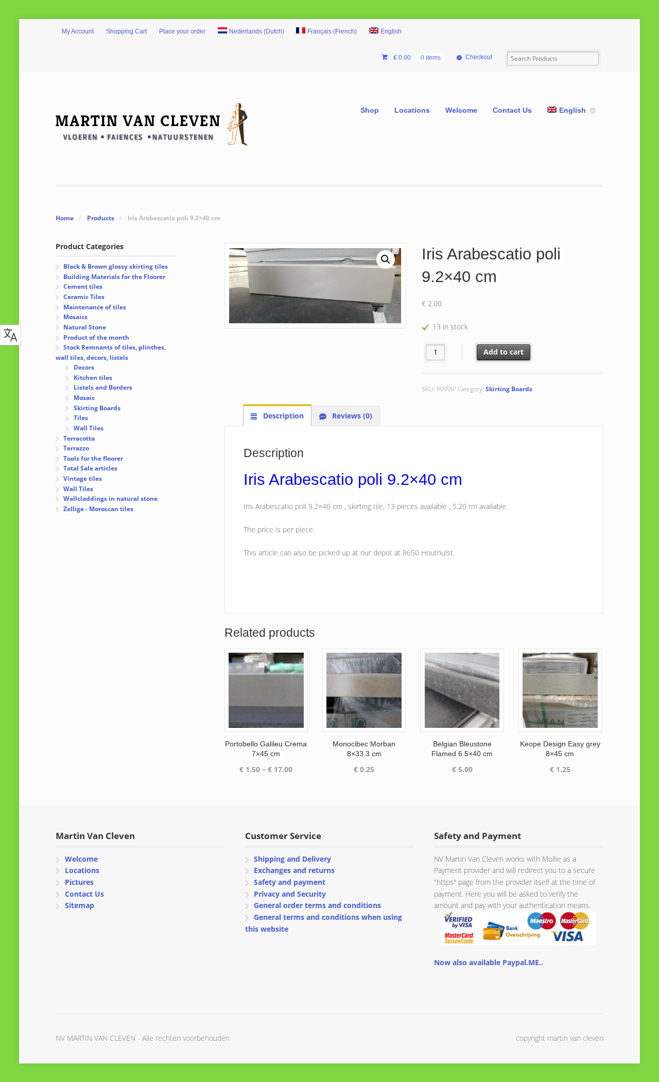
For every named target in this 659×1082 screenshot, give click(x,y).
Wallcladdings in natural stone (110, 498)
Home (65, 218)
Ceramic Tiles (84, 296)
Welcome (461, 110)
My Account (78, 31)
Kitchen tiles (93, 377)
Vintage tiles (82, 478)
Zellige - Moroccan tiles (98, 508)
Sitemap (79, 905)
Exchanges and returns (294, 870)
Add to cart (503, 352)
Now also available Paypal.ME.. (488, 962)
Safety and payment (289, 882)
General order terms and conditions (317, 905)
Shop (369, 110)
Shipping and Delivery (292, 859)
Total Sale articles (90, 468)
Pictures (79, 882)
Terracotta (79, 438)
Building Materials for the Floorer (114, 276)
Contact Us (512, 110)
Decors (84, 367)
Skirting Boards (508, 389)
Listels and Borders (103, 387)
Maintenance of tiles (94, 307)
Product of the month (96, 337)
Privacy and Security (290, 894)
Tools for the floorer (93, 458)
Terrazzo (76, 448)
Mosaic (84, 397)
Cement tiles (82, 286)
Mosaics (75, 316)
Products (100, 218)
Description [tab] (282, 416)
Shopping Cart (126, 31)
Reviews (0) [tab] (351, 416)
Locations (412, 110)
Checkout (478, 57)
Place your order (182, 31)
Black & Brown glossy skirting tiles (115, 266)
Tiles (81, 417)
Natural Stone (84, 327)
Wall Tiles (88, 428)
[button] (385, 259)
